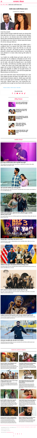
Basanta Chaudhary (7, 87)
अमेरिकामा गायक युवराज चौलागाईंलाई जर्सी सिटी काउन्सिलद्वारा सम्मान (15, 265)
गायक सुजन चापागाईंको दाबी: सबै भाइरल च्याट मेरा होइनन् (12, 340)
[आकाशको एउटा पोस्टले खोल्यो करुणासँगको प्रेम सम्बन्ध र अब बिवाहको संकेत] (11, 111)
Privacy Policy (22, 427)
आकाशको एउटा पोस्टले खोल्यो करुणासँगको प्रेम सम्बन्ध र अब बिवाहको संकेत (21, 110)
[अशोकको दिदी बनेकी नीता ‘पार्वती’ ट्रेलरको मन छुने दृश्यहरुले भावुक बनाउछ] (11, 132)
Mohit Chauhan (13, 87)
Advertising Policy (27, 427)
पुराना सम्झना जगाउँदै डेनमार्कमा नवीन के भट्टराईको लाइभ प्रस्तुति (21, 103)
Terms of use (18, 427)
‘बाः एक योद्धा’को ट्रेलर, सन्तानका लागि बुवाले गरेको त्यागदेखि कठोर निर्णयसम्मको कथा (22, 117)
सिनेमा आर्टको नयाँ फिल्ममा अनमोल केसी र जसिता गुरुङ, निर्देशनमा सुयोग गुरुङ (21, 124)
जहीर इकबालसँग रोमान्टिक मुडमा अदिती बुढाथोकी (10, 188)
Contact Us (31, 427)
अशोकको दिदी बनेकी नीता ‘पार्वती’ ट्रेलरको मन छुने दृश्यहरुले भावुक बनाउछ (22, 131)
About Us (34, 427)
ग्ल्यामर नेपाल (22, 11)
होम (1, 5)
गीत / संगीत (5, 5)
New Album (19, 87)
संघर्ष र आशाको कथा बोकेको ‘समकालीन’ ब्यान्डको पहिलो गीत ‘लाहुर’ (14, 290)
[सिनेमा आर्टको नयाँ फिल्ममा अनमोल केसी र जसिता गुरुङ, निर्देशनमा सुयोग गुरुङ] (11, 125)
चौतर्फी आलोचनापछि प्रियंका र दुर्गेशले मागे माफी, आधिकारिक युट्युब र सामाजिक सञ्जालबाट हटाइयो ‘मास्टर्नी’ (16, 213)
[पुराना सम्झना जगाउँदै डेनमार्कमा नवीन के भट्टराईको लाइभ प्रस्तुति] (11, 104)
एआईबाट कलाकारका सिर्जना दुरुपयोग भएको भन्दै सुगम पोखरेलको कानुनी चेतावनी (17, 315)
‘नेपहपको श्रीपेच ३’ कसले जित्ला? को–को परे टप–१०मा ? (12, 239)
